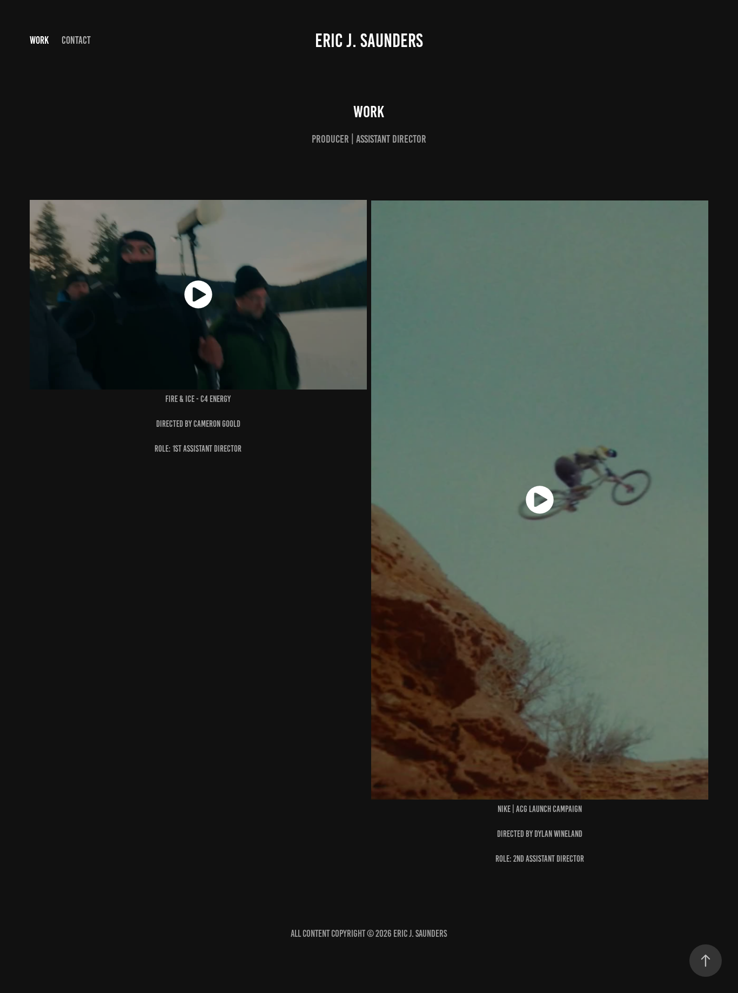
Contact (76, 40)
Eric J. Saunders (369, 40)
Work (39, 40)
